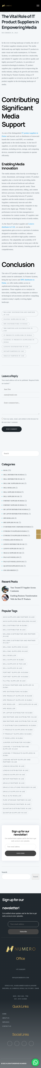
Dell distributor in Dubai (13, 475)
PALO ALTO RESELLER (12, 796)
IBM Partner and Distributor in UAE (20, 721)
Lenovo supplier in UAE (12, 548)
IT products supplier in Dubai (15, 531)
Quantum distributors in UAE (17, 808)
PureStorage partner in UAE (17, 804)
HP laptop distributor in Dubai (15, 509)
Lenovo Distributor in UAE (16, 346)
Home (4, 1014)
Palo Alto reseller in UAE (13, 561)
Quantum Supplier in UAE (15, 813)
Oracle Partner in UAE (14, 356)
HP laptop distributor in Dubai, (15, 514)
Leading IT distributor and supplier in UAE (16, 748)
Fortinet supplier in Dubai (13, 501)
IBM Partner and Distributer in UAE (18, 329)
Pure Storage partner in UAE (17, 800)
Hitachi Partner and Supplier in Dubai (18, 686)
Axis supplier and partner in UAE (19, 617)
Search (4, 872)
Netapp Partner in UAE (14, 351)
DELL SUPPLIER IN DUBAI (13, 660)
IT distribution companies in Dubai (17, 527)
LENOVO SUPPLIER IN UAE (14, 775)
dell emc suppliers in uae (15, 647)
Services (5, 1022)
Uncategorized (9, 570)
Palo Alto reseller (11, 557)
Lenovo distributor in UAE (13, 544)
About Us (5, 1018)
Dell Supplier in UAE (12, 668)
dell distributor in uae (12, 479)
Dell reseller (9, 488)
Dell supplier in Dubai (12, 492)
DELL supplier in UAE (11, 496)
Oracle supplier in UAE (12, 553)
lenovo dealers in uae (13, 766)
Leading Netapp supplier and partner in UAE (17, 761)
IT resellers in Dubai (11, 540)
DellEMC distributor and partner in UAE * (19, 642)
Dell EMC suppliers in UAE (13, 483)
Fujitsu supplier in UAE (14, 319)
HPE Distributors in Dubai (16, 324)
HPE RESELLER (9, 704)
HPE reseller (8, 518)
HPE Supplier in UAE (28, 704)
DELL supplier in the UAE (14, 664)
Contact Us (6, 1026)
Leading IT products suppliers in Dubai (19, 341)
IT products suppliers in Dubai (18, 335)
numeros (23, 1063)
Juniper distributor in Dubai (17, 742)
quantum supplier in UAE (13, 566)
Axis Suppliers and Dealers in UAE (19, 621)
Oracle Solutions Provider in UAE (19, 787)
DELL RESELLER (9, 655)
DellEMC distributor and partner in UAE (19, 313)
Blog (5, 470)
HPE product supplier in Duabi (17, 696)
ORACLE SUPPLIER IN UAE (14, 792)
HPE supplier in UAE (10, 522)
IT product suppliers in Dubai (17, 734)
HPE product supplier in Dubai (17, 700)
